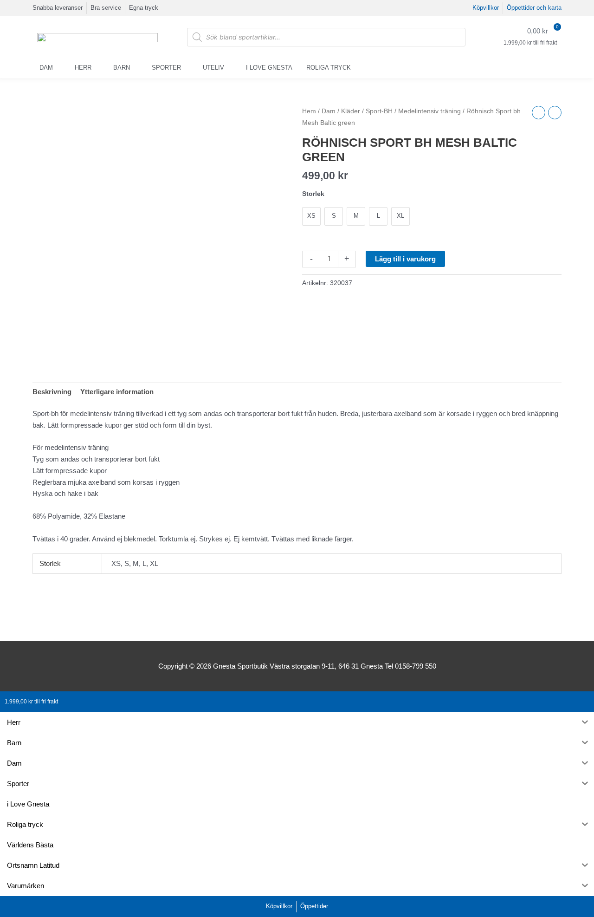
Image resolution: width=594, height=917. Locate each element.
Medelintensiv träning (429, 111)
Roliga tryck (328, 67)
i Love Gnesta (269, 67)
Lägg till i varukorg (405, 259)
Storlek (313, 193)
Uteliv (213, 67)
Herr (83, 67)
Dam (46, 67)
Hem (309, 111)
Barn (121, 67)
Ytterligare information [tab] (117, 392)
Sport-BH (379, 111)
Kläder (350, 111)
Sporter (166, 67)
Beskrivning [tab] (51, 392)
